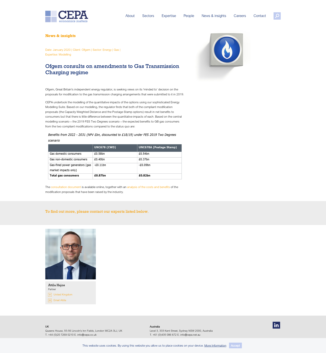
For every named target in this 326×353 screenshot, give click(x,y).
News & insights (214, 15)
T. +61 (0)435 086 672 (163, 334)
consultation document (66, 187)
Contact (260, 15)
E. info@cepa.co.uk (85, 334)
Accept (235, 345)
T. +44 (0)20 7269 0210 (59, 334)
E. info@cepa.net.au (188, 334)
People (189, 15)
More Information (215, 345)
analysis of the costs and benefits (148, 187)
